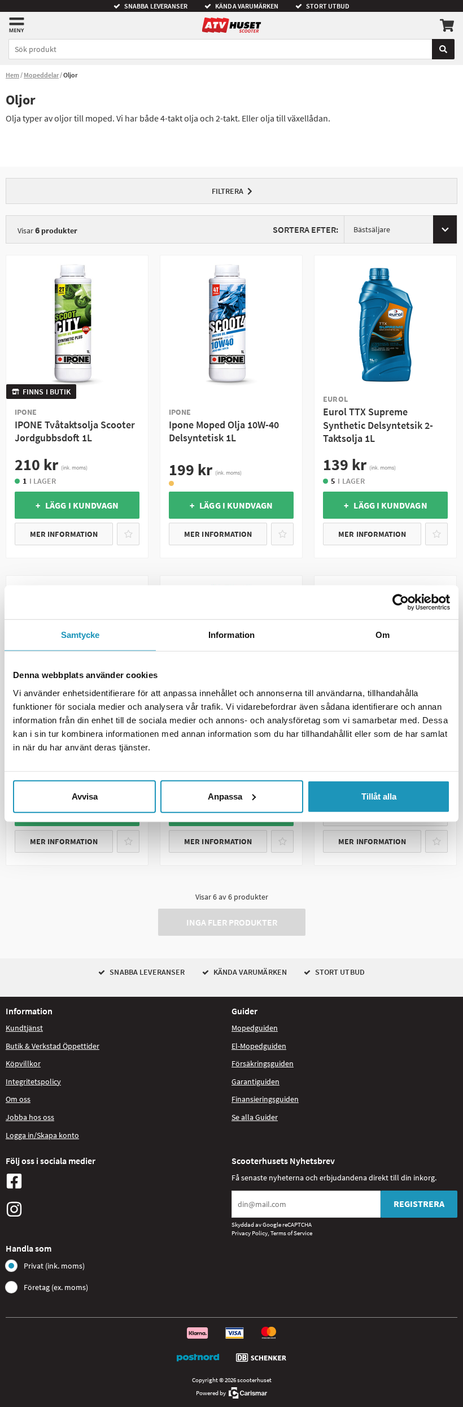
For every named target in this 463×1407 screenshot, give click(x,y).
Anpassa (225, 796)
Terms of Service (291, 1233)
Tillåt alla (378, 796)
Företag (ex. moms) (56, 1287)
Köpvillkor (23, 1063)
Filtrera (227, 191)
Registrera (419, 1203)
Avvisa (85, 796)
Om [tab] (382, 635)
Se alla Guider (254, 1117)
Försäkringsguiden (262, 1063)
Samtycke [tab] (80, 635)
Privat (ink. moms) (54, 1266)
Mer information (64, 534)
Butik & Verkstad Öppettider (52, 1046)
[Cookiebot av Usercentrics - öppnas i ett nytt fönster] (400, 602)
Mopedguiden (254, 1028)
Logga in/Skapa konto (42, 1135)
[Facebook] (116, 1180)
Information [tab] (231, 635)
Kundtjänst (24, 1028)
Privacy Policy (249, 1233)
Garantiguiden (255, 1081)
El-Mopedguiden (258, 1046)
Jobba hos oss (30, 1117)
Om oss (18, 1099)
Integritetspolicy (33, 1081)
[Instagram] (116, 1209)
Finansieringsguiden (265, 1099)
